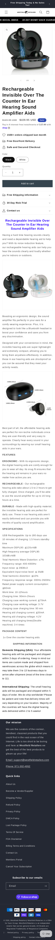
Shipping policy (19, 937)
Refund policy (13, 932)
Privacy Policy (13, 811)
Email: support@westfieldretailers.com (27, 760)
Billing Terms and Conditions (20, 846)
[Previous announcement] (5, 4)
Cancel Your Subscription (19, 866)
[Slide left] (21, 80)
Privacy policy (28, 932)
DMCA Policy (12, 818)
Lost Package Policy (16, 825)
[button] (6, 12)
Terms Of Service (14, 832)
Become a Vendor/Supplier (19, 791)
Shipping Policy (14, 798)
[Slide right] (34, 80)
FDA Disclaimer (14, 839)
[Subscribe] (45, 886)
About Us (10, 784)
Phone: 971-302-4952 (18, 766)
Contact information (37, 937)
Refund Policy (13, 805)
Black (8, 160)
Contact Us (11, 853)
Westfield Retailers (18, 920)
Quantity (6, 166)
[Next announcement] (49, 4)
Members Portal (14, 859)
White (22, 160)
